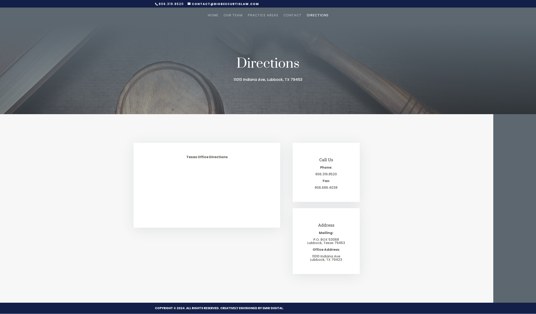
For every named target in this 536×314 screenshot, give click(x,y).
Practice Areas (263, 16)
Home (213, 16)
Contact (292, 16)
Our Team (233, 16)
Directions (318, 16)
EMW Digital (273, 308)
